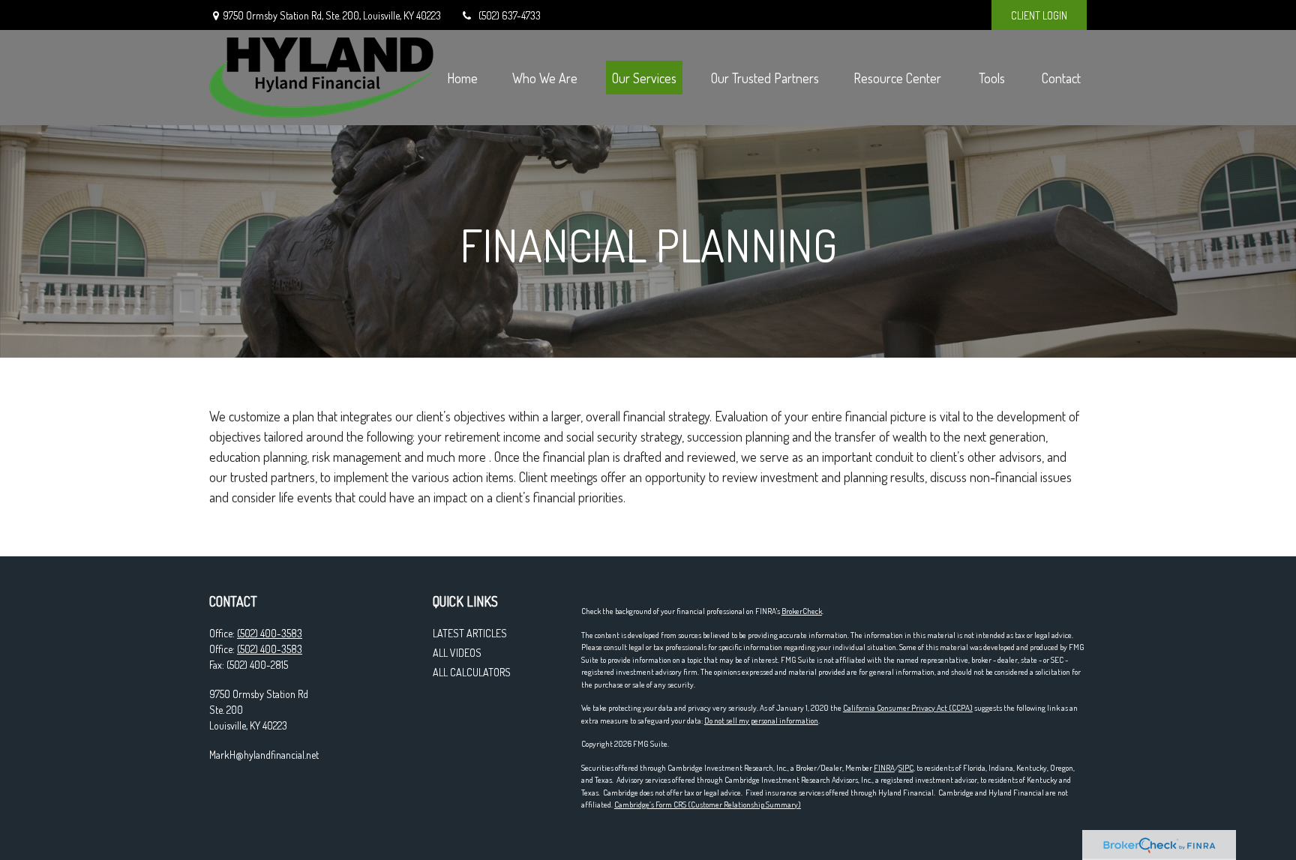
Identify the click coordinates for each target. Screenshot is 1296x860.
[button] (462, 77)
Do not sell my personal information (761, 720)
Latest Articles (470, 633)
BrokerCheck (802, 611)
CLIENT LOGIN (1039, 15)
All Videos (457, 652)
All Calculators (472, 672)
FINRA (884, 768)
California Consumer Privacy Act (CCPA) (908, 708)
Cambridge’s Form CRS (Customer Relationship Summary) (707, 804)
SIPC (906, 768)
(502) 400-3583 (269, 633)
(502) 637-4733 (509, 15)
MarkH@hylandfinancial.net (264, 754)
